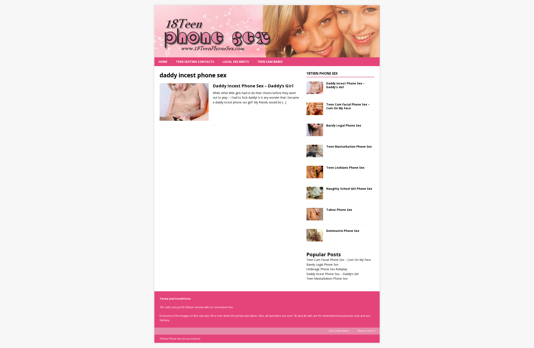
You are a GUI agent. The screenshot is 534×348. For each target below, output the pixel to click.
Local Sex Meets (236, 62)
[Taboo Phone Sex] (314, 214)
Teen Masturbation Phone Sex (349, 146)
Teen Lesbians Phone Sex (345, 168)
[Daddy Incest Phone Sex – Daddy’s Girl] (314, 88)
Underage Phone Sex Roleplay (326, 269)
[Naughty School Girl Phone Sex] (314, 193)
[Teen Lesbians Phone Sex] (314, 172)
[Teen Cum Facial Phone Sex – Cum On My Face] (314, 109)
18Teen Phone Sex (322, 73)
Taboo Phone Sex (339, 210)
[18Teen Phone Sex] (267, 55)
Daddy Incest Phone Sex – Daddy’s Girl (253, 86)
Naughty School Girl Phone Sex (349, 189)
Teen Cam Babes (270, 62)
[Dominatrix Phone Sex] (314, 235)
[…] (284, 102)
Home (163, 62)
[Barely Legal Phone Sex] (314, 130)
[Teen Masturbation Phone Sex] (314, 151)
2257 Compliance (339, 330)
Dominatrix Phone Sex (342, 231)
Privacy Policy (366, 330)
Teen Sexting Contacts (195, 62)
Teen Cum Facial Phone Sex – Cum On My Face (348, 106)
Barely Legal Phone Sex (343, 125)
